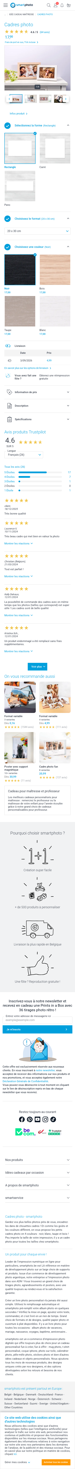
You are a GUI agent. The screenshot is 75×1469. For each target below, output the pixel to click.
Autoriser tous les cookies (56, 1462)
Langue (12, 450)
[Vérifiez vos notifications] (62, 5)
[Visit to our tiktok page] (53, 1119)
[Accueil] (5, 14)
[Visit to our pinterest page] (29, 1119)
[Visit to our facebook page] (21, 1119)
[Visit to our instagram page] (45, 1119)
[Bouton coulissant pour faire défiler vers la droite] (66, 99)
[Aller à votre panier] (68, 5)
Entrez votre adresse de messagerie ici (28, 1016)
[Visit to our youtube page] (37, 1119)
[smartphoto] (21, 5)
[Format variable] (20, 697)
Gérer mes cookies (16, 1462)
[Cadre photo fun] (55, 747)
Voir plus (36, 666)
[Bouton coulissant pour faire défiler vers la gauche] (9, 99)
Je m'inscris (14, 1029)
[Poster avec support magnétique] (20, 747)
